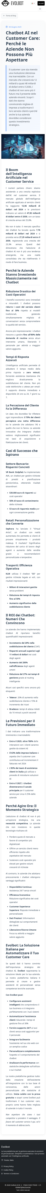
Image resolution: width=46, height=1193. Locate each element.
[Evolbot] (12, 3)
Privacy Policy (8, 1166)
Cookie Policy (8, 1170)
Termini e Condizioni (11, 1173)
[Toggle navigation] (40, 9)
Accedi (41, 3)
